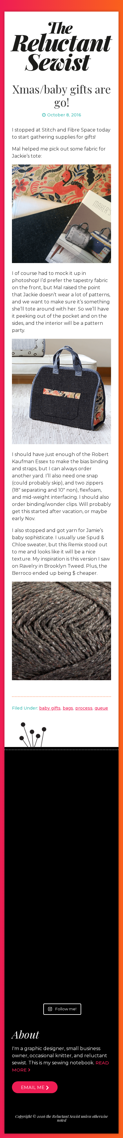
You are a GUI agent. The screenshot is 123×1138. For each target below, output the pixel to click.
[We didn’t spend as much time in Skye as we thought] (61, 852)
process (84, 708)
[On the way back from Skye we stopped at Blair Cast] (61, 793)
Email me (32, 1087)
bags (68, 708)
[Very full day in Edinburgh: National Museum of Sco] (61, 970)
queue (101, 708)
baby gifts (50, 708)
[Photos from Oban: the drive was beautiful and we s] (61, 911)
